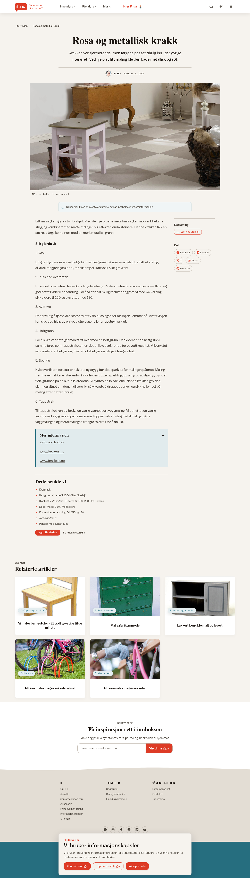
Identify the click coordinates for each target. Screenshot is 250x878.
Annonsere (66, 803)
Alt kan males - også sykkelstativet (50, 688)
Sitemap (65, 818)
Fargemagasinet (161, 789)
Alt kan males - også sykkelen (125, 688)
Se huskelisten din (74, 532)
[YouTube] (145, 829)
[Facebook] (105, 829)
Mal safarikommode (125, 625)
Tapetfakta (158, 799)
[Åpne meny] (231, 6)
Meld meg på (159, 748)
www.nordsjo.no (52, 442)
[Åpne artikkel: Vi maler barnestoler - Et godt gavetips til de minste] (50, 596)
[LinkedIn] (137, 829)
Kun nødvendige (77, 866)
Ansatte (64, 794)
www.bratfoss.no (52, 461)
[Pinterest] (129, 829)
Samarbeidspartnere (72, 799)
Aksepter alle (137, 866)
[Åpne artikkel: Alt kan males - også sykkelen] (125, 659)
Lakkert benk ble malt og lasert (200, 625)
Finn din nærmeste (116, 799)
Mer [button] (105, 6)
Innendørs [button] (66, 6)
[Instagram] (113, 829)
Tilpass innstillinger (108, 866)
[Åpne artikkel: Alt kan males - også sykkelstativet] (50, 659)
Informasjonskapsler (71, 813)
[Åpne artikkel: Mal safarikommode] (125, 596)
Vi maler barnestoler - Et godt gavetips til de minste (50, 625)
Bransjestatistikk (115, 794)
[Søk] (211, 6)
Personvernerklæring (71, 808)
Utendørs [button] (88, 6)
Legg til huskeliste (47, 532)
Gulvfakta (157, 794)
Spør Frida (112, 789)
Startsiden (22, 25)
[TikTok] (121, 829)
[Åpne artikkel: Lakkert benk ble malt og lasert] (200, 596)
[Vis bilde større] (125, 136)
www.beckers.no (52, 451)
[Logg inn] (221, 6)
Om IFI (64, 789)
